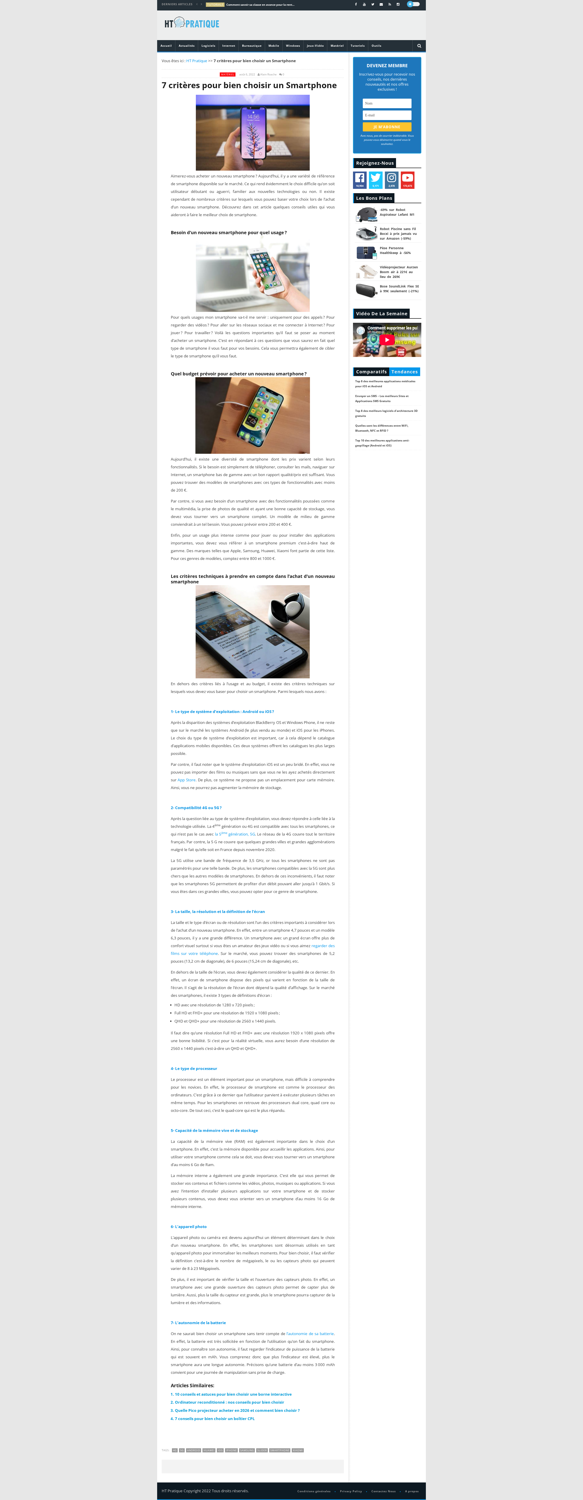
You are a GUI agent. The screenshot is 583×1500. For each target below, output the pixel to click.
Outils (376, 46)
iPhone (231, 1450)
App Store (187, 779)
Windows (293, 46)
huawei (209, 1450)
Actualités (187, 46)
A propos (412, 1491)
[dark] (413, 4)
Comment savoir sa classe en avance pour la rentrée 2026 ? (260, 5)
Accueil (166, 46)
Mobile (273, 46)
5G (182, 1450)
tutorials (215, 5)
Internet (228, 46)
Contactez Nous (383, 1491)
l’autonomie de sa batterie (310, 1333)
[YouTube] (364, 4)
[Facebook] (356, 4)
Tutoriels (358, 46)
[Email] (381, 4)
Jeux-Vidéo (315, 46)
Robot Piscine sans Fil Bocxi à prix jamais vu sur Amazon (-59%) (398, 234)
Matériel (337, 46)
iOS (220, 1450)
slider (262, 1450)
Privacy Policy (351, 1491)
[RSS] (390, 4)
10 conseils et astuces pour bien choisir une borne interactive (233, 1394)
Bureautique (252, 46)
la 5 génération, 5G (235, 834)
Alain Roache (268, 74)
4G (175, 1450)
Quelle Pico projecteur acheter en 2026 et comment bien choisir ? (237, 1410)
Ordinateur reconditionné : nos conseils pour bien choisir (229, 1402)
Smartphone (279, 1450)
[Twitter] (373, 4)
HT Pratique (196, 60)
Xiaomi (298, 1450)
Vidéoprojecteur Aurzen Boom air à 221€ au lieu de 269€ (399, 272)
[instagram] (398, 4)
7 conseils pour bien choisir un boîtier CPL (215, 1418)
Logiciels (208, 46)
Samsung (247, 1450)
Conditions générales (314, 1491)
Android (193, 1450)
